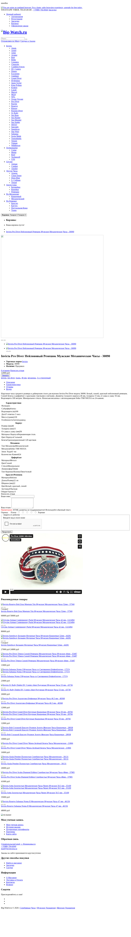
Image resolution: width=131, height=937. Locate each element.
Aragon (14, 173)
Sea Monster (16, 120)
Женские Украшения (66, 908)
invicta (3, 378)
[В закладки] (2, 340)
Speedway (15, 129)
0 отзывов (5, 370)
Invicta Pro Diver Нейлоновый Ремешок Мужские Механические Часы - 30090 (40, 232)
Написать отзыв (17, 370)
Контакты (10, 882)
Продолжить (7, 532)
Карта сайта (11, 834)
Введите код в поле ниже (14, 518)
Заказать (5, 375)
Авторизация (17, 16)
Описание (10, 382)
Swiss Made (16, 136)
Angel (13, 50)
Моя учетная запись (14, 825)
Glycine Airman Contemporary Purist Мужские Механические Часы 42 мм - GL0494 (36, 627)
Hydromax (15, 81)
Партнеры (10, 832)
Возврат (9, 884)
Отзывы (9, 387)
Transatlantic (16, 138)
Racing (14, 104)
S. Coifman (15, 180)
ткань (18, 378)
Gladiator (15, 76)
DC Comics (16, 69)
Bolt (13, 57)
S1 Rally (14, 113)
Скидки (9, 867)
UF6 (13, 159)
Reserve (14, 106)
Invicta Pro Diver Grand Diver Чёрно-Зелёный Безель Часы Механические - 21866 (36, 748)
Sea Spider (15, 122)
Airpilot (14, 169)
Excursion (15, 74)
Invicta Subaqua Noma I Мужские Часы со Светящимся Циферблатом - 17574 (34, 676)
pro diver (11, 378)
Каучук (14, 206)
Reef (13, 155)
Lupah (14, 90)
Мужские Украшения (46, 908)
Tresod (14, 182)
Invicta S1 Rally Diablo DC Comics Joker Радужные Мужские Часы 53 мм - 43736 (36, 690)
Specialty (15, 127)
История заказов (13, 827)
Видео (9, 389)
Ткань (14, 210)
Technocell (15, 157)
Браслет (14, 203)
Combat (14, 166)
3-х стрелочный (44, 378)
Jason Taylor (16, 83)
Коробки (15, 189)
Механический (17, 199)
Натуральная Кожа (19, 208)
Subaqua (14, 134)
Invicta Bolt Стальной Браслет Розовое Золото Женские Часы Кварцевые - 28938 (36, 734)
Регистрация (16, 19)
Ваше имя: (5, 496)
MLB (13, 94)
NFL (13, 97)
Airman (14, 164)
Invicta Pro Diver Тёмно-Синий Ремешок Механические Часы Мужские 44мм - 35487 (38, 661)
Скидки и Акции (27, 41)
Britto (13, 60)
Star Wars (15, 131)
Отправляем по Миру (10, 41)
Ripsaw (14, 108)
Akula (13, 48)
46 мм (24, 378)
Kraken (14, 87)
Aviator (14, 55)
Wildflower (15, 145)
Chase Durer (16, 175)
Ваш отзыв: (6, 507)
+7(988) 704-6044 (8, 846)
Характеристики (13, 384)
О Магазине (11, 878)
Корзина (15, 23)
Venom (14, 141)
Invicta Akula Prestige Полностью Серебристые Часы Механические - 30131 (33, 764)
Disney (14, 71)
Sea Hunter (15, 118)
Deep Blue (15, 178)
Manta (13, 152)
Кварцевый (16, 196)
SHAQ (14, 125)
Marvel (14, 92)
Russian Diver (17, 111)
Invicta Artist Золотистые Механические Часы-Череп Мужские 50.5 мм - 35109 (35, 793)
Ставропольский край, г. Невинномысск (18, 844)
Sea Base (15, 115)
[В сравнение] (5, 340)
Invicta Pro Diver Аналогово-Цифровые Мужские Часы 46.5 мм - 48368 (32, 703)
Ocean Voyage (17, 99)
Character (15, 64)
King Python (16, 85)
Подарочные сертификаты (17, 829)
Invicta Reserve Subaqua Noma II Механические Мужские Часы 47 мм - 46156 (34, 806)
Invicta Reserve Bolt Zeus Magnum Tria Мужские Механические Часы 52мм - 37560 (36, 611)
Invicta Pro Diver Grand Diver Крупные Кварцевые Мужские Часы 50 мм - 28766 (36, 719)
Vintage (14, 143)
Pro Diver (15, 101)
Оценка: (4, 512)
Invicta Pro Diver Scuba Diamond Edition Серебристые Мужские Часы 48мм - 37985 (37, 777)
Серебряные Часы (28, 908)
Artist (13, 53)
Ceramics (15, 62)
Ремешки (15, 192)
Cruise (14, 150)
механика (32, 378)
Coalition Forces (18, 67)
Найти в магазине (14, 863)
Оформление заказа (19, 26)
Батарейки (15, 187)
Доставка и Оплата (14, 880)
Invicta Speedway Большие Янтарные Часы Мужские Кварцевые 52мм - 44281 (35, 645)
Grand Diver (16, 78)
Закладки (15, 21)
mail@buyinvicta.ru (9, 849)
